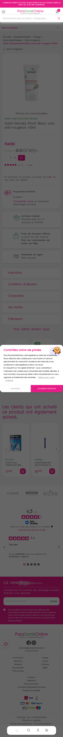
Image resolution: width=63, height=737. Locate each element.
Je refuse (9, 380)
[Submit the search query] (59, 18)
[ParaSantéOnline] (31, 12)
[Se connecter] (39, 730)
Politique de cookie (46, 377)
